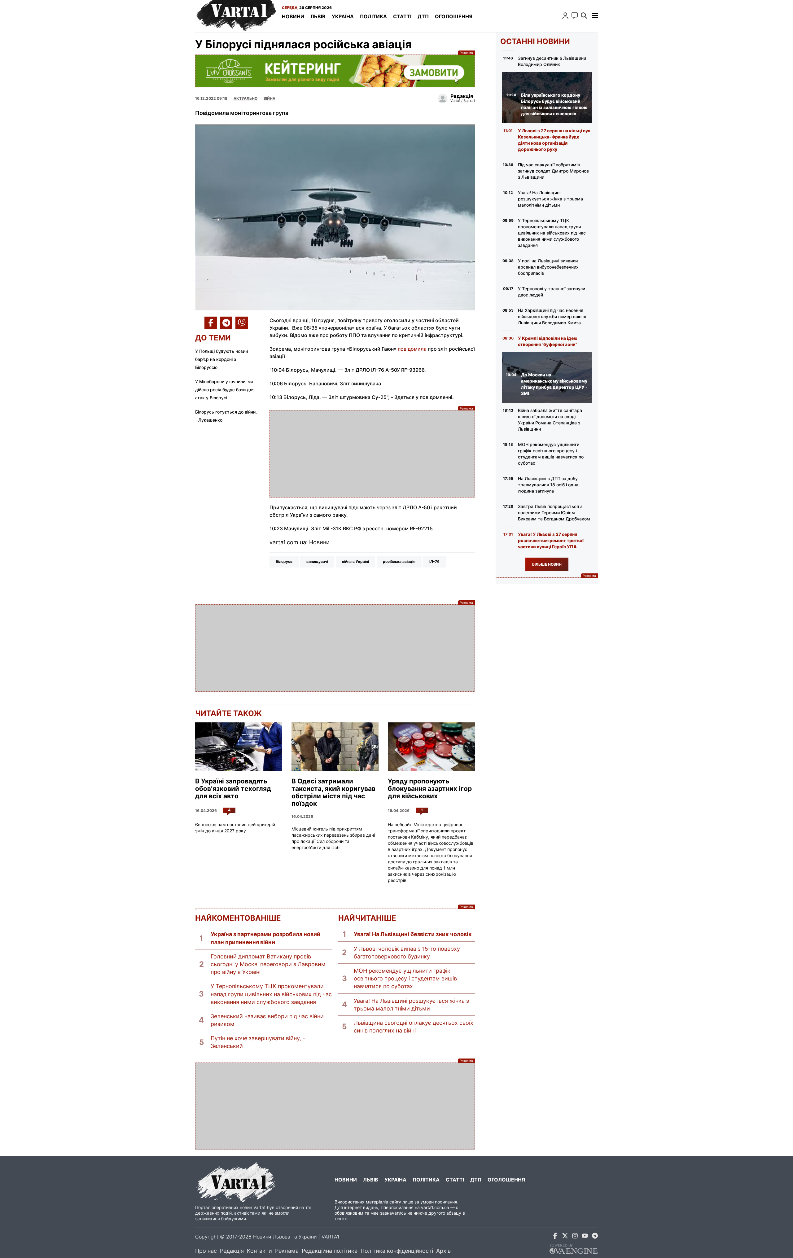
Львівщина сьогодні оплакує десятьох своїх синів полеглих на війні (413, 1026)
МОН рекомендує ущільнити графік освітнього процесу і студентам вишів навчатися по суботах (405, 978)
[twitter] (565, 1237)
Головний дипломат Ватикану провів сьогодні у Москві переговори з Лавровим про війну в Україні (268, 964)
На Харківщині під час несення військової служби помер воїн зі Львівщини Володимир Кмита (552, 316)
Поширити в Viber (241, 323)
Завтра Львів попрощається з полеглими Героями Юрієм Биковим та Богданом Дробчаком (554, 512)
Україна (343, 16)
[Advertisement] (372, 453)
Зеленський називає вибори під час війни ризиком (267, 1020)
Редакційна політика (329, 1250)
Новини (293, 16)
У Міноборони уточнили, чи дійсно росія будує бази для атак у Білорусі (225, 389)
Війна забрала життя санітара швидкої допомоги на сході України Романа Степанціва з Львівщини (550, 420)
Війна (269, 98)
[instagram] (575, 1237)
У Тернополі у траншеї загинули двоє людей (551, 291)
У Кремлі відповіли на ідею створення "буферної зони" (547, 341)
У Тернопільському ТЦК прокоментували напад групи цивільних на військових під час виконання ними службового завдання (271, 994)
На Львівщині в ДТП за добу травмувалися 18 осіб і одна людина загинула (548, 484)
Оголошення (453, 16)
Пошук (584, 15)
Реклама (335, 70)
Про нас (206, 1250)
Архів (443, 1250)
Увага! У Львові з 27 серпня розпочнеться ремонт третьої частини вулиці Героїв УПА (551, 540)
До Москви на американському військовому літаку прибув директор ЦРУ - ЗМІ (554, 384)
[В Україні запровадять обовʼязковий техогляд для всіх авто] (238, 746)
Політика (373, 16)
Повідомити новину (575, 15)
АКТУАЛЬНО (245, 98)
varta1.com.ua (435, 1207)
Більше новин (547, 564)
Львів (318, 16)
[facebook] (555, 1237)
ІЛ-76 (434, 561)
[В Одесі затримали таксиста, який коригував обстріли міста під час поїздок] (335, 746)
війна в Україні (355, 561)
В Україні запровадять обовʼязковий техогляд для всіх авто (233, 789)
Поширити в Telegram (226, 323)
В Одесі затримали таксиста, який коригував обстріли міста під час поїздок (333, 792)
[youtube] (585, 1237)
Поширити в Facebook (210, 323)
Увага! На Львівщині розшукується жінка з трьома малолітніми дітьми (411, 1004)
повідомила (412, 349)
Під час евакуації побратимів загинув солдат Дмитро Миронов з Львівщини (553, 171)
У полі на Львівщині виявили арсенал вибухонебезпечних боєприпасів (548, 267)
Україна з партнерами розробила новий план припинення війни (265, 938)
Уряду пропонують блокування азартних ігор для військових (430, 789)
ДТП (423, 16)
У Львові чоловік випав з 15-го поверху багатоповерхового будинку (407, 952)
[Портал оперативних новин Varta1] (235, 16)
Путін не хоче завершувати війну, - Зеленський (258, 1042)
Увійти (565, 15)
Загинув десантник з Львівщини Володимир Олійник (552, 61)
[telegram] (595, 1237)
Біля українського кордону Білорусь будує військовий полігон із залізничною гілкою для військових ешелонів (554, 104)
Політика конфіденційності (397, 1250)
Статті (402, 16)
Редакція (232, 1250)
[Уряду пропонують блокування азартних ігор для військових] (431, 746)
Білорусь (284, 561)
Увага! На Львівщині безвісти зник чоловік (413, 934)
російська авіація (399, 561)
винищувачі (317, 561)
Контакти (259, 1250)
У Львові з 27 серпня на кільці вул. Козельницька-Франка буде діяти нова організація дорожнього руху (554, 140)
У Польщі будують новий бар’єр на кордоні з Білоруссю (221, 359)
